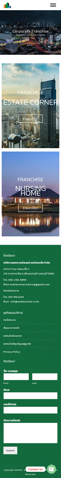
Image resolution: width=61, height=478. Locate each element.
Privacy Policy (11, 352)
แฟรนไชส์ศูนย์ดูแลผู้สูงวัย (17, 344)
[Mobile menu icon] (53, 5)
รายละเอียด (30, 118)
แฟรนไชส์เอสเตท (12, 336)
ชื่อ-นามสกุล (12, 371)
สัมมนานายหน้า (11, 328)
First (6, 383)
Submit (10, 450)
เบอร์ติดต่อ (10, 404)
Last (34, 383)
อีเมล (7, 390)
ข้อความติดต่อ (13, 420)
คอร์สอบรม (9, 320)
